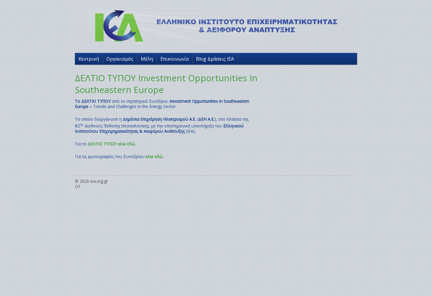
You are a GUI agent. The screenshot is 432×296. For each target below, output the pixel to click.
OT (78, 186)
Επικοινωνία (174, 59)
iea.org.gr (99, 181)
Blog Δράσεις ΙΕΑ (215, 59)
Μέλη (147, 59)
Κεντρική (88, 59)
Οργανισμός (119, 59)
